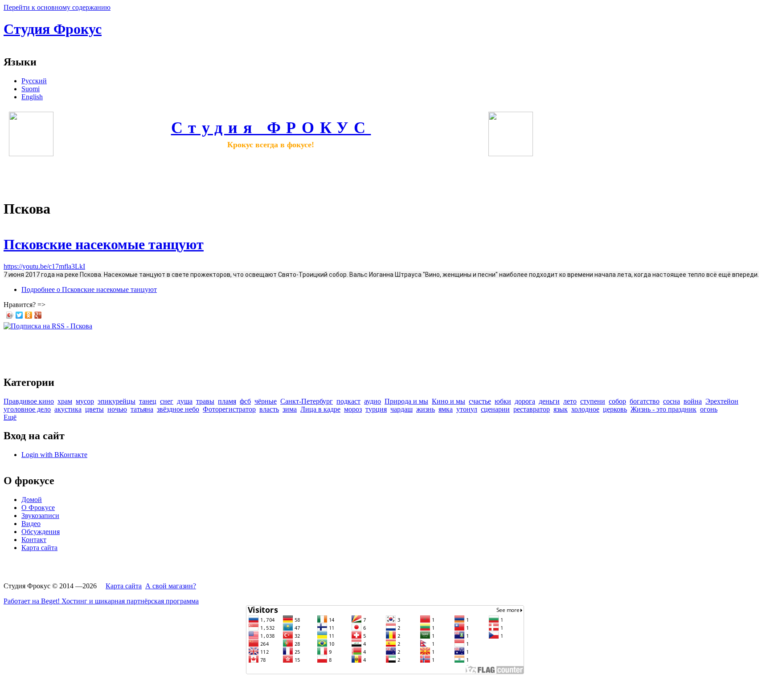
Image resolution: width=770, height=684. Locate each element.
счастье (480, 401)
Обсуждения (40, 531)
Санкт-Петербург (306, 401)
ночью (117, 409)
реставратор (531, 409)
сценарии (495, 409)
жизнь (425, 409)
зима (290, 409)
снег (166, 401)
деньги (549, 401)
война (693, 401)
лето (570, 401)
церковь (615, 409)
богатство (644, 401)
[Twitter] (19, 315)
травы (205, 401)
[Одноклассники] (28, 315)
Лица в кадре (320, 409)
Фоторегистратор (229, 409)
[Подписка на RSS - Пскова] (48, 326)
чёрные (265, 401)
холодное (585, 409)
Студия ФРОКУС (271, 128)
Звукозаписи (40, 515)
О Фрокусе (38, 507)
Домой (31, 499)
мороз (353, 409)
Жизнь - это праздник (663, 409)
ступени (592, 401)
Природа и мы (406, 401)
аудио (372, 401)
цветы (94, 409)
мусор (85, 401)
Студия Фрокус (53, 29)
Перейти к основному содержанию (57, 7)
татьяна (142, 409)
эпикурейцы (116, 401)
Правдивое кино (29, 401)
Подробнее (89, 289)
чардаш (401, 409)
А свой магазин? (170, 586)
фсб (245, 401)
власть (269, 409)
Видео (31, 523)
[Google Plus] (38, 315)
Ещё (10, 417)
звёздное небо (178, 409)
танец (147, 401)
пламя (227, 401)
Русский (34, 81)
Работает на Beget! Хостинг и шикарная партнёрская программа (101, 601)
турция (376, 409)
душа (184, 401)
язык (560, 409)
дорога (525, 401)
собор (617, 401)
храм (64, 401)
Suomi (30, 89)
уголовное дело (27, 409)
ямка (445, 409)
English (32, 97)
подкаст (348, 401)
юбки (503, 401)
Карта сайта (39, 547)
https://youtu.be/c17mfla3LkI (44, 266)
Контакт (33, 539)
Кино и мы (448, 401)
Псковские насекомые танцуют (104, 244)
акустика (68, 409)
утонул (466, 409)
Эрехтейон (721, 401)
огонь (708, 409)
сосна (671, 401)
